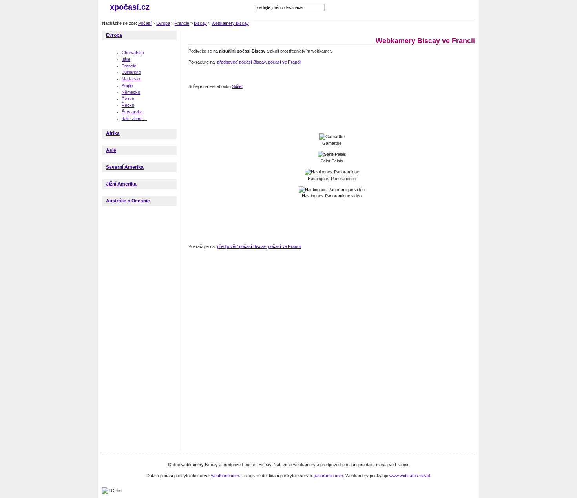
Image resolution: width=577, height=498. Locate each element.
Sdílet (237, 86)
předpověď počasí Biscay (241, 62)
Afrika (113, 133)
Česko (128, 99)
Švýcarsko (132, 111)
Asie (111, 150)
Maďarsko (131, 79)
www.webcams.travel (409, 475)
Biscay (200, 23)
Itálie (126, 59)
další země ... (134, 118)
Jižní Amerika (121, 184)
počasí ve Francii (284, 62)
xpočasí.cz (130, 7)
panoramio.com (328, 475)
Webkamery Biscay (230, 23)
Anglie (127, 85)
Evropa (163, 23)
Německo (131, 92)
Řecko (128, 105)
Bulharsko (131, 72)
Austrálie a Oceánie (128, 201)
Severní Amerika (125, 167)
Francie (182, 23)
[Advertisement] (331, 112)
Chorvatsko (133, 52)
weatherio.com (225, 475)
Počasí (145, 23)
